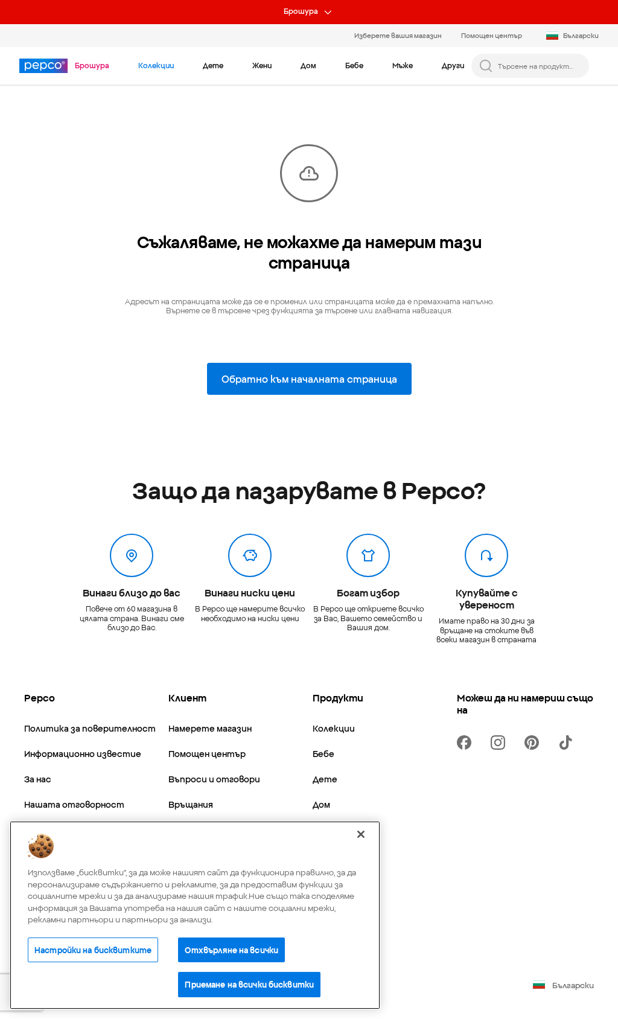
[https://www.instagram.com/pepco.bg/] (500, 742)
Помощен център (491, 35)
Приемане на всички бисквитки (249, 984)
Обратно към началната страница (309, 378)
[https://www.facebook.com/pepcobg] (466, 742)
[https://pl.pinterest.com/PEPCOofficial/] (534, 742)
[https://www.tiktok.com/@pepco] (568, 742)
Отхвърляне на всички (231, 949)
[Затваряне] (361, 834)
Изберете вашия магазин (398, 35)
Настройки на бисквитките (92, 949)
